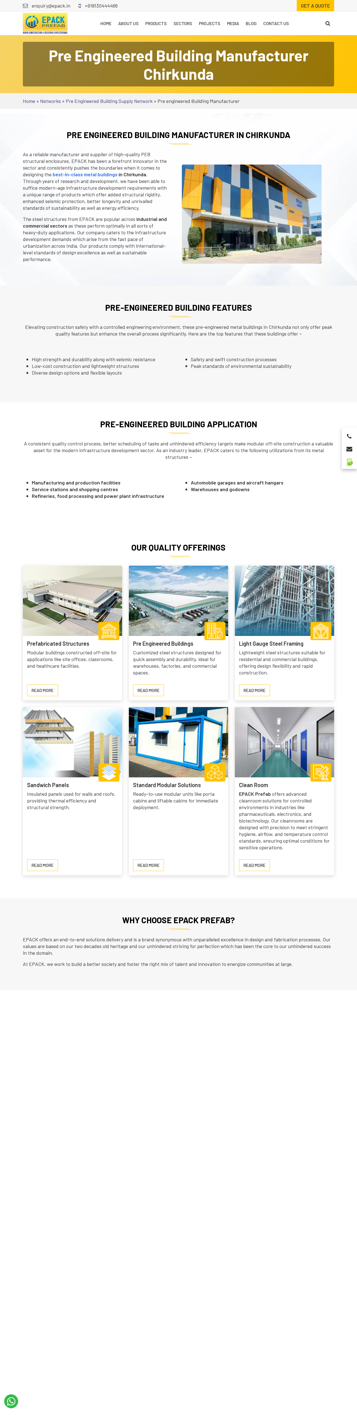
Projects (209, 23)
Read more (45, 691)
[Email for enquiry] (349, 447)
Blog (251, 23)
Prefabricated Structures (58, 643)
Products (156, 23)
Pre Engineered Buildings (163, 643)
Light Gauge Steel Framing (271, 643)
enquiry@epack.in (50, 6)
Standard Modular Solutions (167, 785)
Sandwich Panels (48, 785)
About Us (128, 23)
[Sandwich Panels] (72, 741)
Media (233, 23)
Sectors (182, 23)
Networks (50, 101)
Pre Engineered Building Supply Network (109, 101)
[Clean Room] (284, 741)
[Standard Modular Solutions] (178, 741)
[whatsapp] (11, 1401)
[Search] (328, 23)
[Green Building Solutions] (349, 460)
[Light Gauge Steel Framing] (284, 600)
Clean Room (253, 785)
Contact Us (276, 23)
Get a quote (315, 6)
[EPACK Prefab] (45, 23)
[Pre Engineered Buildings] (178, 600)
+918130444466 (101, 6)
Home (106, 23)
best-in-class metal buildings (85, 174)
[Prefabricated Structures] (72, 600)
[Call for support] (349, 434)
